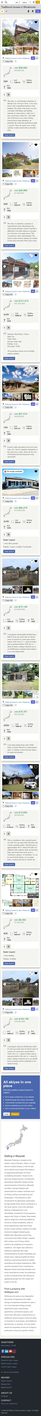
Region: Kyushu (6, 1381)
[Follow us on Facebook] (3, 1352)
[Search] (38, 11)
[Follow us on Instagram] (14, 1352)
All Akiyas (4, 1396)
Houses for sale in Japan (9, 1360)
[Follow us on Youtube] (10, 1352)
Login (6, 1114)
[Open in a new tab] (15, 61)
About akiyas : (8, 1345)
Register (15, 1114)
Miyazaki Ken (5, 1384)
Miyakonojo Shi (6, 1387)
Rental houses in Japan (9, 1363)
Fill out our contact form (9, 1403)
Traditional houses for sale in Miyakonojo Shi (19, 58)
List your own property (10, 1372)
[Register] (38, 2)
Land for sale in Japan (9, 1367)
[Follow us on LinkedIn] (6, 1352)
